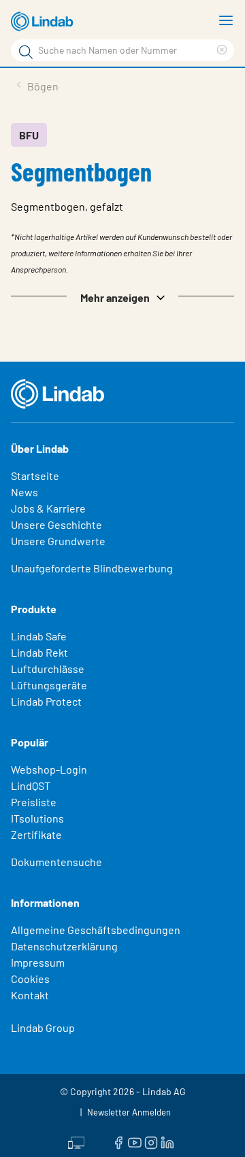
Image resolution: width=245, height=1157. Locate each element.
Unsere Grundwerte (58, 540)
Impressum (38, 962)
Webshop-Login (49, 769)
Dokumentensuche (56, 861)
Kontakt (30, 994)
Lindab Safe (39, 635)
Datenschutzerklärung (64, 945)
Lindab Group (43, 1027)
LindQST (30, 785)
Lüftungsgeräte (49, 684)
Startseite (35, 475)
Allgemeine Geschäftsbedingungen (95, 929)
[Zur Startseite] (44, 22)
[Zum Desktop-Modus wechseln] (76, 1141)
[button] (122, 296)
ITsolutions (37, 818)
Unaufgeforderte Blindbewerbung (92, 568)
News (24, 491)
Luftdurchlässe (47, 668)
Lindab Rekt (39, 652)
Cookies (30, 978)
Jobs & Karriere (48, 508)
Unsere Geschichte (56, 524)
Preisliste (33, 801)
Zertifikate (36, 834)
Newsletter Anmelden (129, 1112)
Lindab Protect (46, 701)
